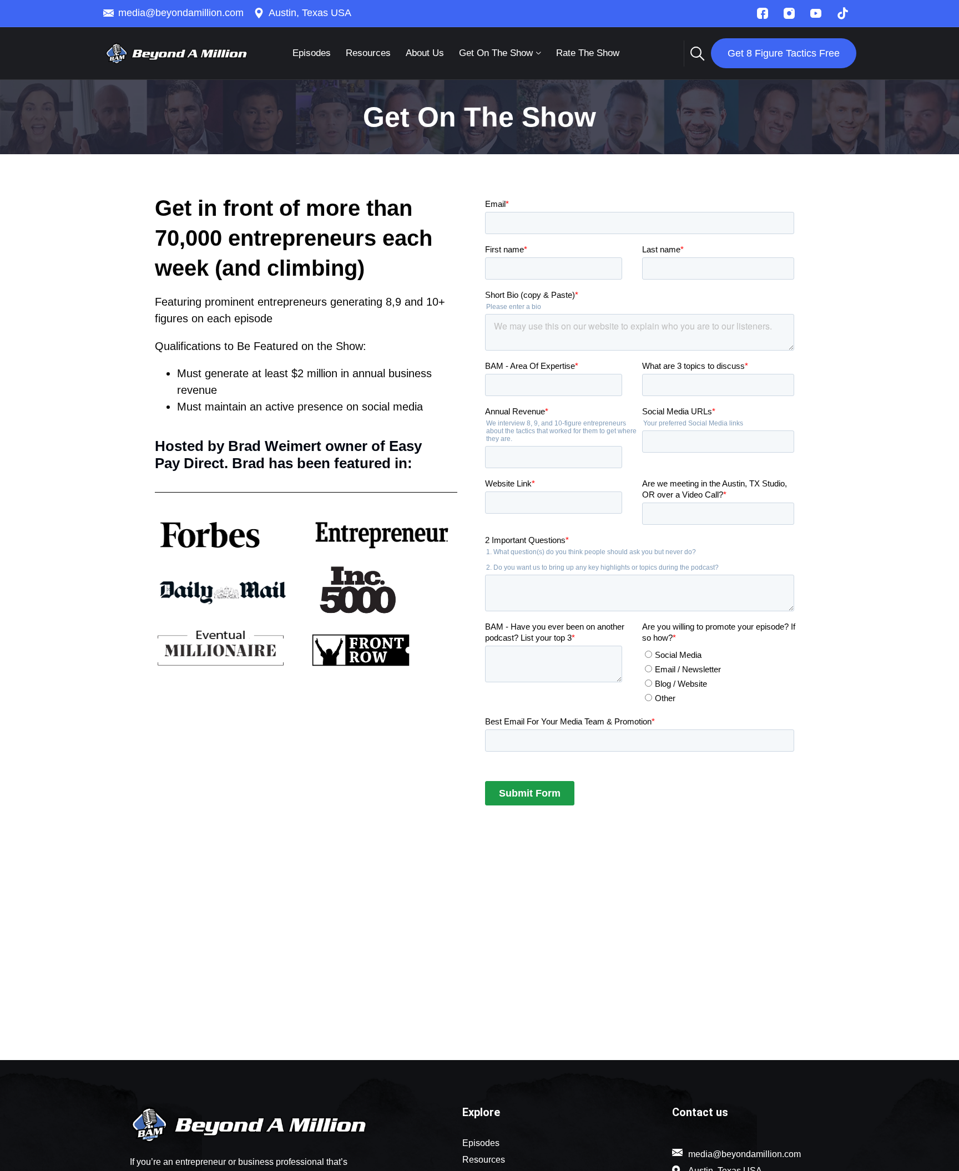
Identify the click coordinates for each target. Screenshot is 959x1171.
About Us (425, 53)
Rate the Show (587, 53)
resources (368, 53)
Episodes (311, 53)
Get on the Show (496, 53)
